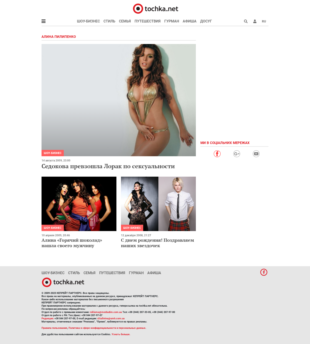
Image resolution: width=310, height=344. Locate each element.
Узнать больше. (121, 334)
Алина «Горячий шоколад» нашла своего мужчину (72, 243)
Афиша (190, 21)
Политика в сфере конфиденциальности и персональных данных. (107, 328)
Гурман (171, 21)
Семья (125, 21)
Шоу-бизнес (88, 21)
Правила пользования (54, 328)
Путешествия (148, 21)
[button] (254, 21)
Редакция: (48, 318)
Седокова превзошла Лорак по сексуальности (108, 166)
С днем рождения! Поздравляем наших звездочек (157, 243)
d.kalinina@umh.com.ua (111, 318)
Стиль (109, 21)
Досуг (206, 21)
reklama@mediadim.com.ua (106, 312)
